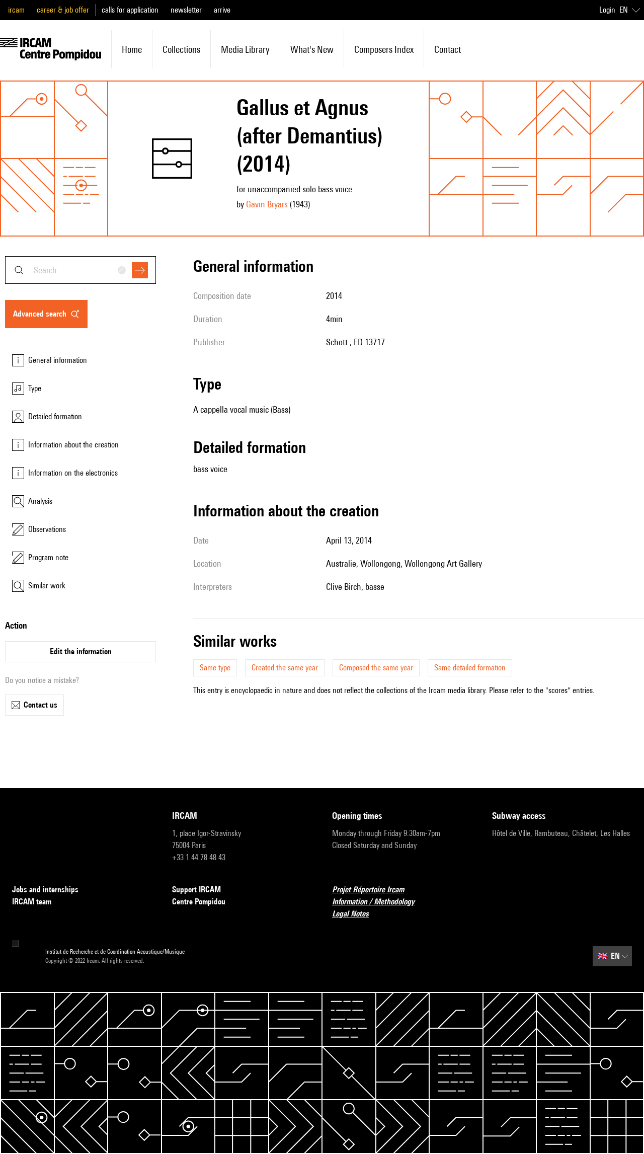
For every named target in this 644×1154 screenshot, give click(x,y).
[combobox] (80, 270)
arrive (222, 10)
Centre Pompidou (198, 901)
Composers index (384, 49)
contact (447, 49)
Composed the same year (376, 667)
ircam (16, 10)
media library (245, 49)
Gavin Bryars (267, 204)
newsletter (186, 10)
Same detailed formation (470, 667)
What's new (312, 49)
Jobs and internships (45, 889)
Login (607, 10)
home (132, 49)
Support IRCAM (196, 889)
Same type (215, 667)
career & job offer (63, 10)
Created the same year (285, 667)
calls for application (130, 10)
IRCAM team (31, 901)
